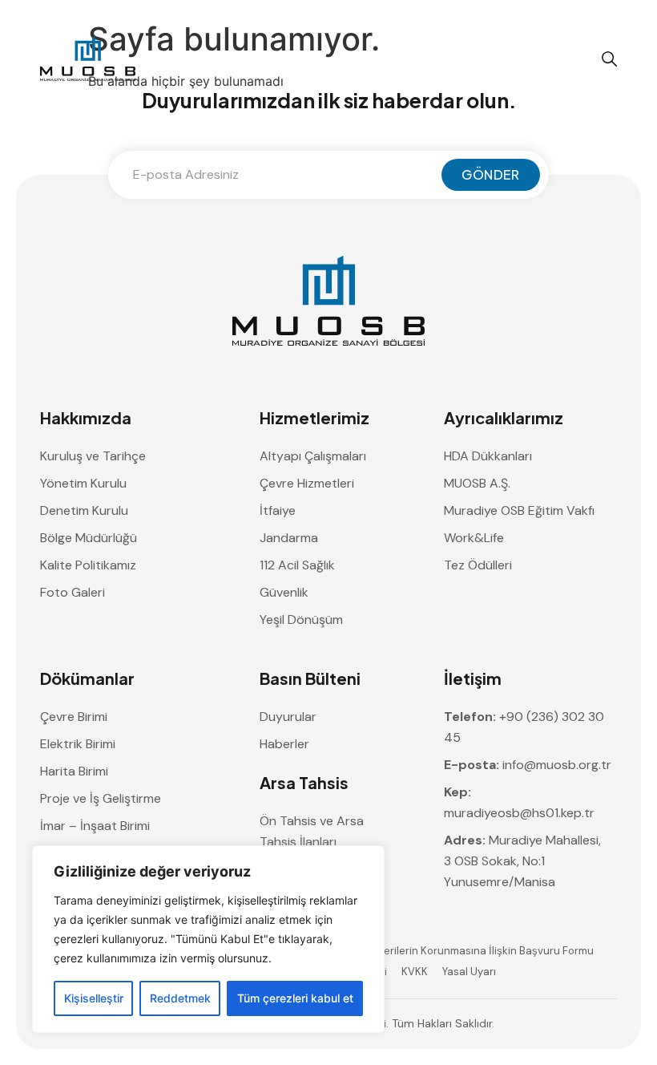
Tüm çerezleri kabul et (295, 998)
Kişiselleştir (93, 998)
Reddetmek (180, 998)
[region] (208, 939)
